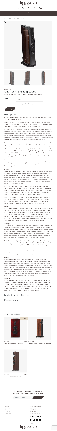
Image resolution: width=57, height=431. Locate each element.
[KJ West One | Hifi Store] (28, 3)
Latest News (7, 408)
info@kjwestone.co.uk (35, 413)
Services (7, 406)
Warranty (6, 104)
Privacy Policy (8, 413)
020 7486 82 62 (33, 411)
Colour (6, 98)
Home (5, 18)
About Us (7, 409)
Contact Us (7, 411)
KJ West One (38, 423)
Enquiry (10, 109)
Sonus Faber (17, 18)
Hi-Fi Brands (11, 18)
